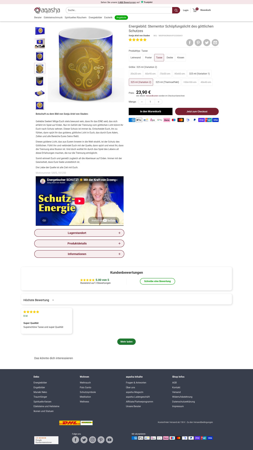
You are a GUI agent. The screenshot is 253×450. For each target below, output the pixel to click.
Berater (38, 17)
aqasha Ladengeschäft (138, 396)
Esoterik (108, 17)
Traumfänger (40, 396)
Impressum (178, 406)
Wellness (84, 401)
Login (185, 10)
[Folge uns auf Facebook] (75, 439)
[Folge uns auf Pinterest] (101, 439)
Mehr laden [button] (126, 341)
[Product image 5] (39, 68)
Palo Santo (85, 387)
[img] (31, 312)
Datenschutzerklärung (183, 401)
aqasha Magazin (134, 392)
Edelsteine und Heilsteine (46, 406)
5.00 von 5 (102, 280)
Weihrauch (85, 382)
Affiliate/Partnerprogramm (139, 401)
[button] (137, 40)
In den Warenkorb (150, 111)
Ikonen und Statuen (44, 411)
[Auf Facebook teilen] (189, 42)
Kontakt (176, 387)
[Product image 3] (39, 43)
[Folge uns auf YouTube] (109, 439)
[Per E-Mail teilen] (215, 42)
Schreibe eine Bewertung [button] (157, 281)
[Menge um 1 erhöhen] (158, 101)
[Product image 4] (39, 55)
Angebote (121, 17)
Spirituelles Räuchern (76, 17)
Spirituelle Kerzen (42, 401)
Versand (176, 392)
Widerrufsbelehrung (182, 396)
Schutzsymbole (88, 392)
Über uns (130, 387)
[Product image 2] (39, 31)
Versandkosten (152, 96)
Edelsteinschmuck (53, 17)
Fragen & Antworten (136, 382)
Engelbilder (39, 387)
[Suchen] (176, 10)
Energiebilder (95, 17)
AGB (174, 382)
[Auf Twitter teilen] (206, 42)
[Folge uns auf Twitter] (84, 439)
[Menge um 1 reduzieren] (142, 101)
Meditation (85, 396)
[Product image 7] (39, 93)
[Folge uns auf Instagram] (92, 439)
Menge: (132, 101)
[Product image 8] (39, 105)
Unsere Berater (133, 406)
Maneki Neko (40, 392)
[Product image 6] (39, 80)
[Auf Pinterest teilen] (198, 42)
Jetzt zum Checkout (197, 111)
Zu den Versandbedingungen (200, 422)
